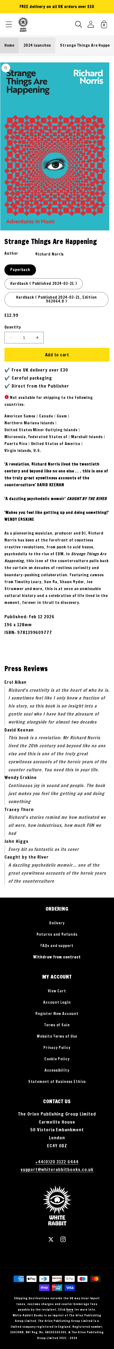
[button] (8, 24)
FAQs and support (57, 945)
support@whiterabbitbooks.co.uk (57, 1169)
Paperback (20, 269)
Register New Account (56, 1013)
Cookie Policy (57, 1059)
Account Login (57, 1002)
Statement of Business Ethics (57, 1081)
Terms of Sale (57, 1025)
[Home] (23, 24)
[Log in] (90, 24)
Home (9, 45)
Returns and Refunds (57, 934)
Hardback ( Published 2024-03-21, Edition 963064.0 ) (56, 299)
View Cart (57, 991)
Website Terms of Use (57, 1036)
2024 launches (37, 45)
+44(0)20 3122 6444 (57, 1162)
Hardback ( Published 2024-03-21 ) (43, 283)
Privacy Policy (57, 1047)
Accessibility (57, 1070)
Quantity (12, 327)
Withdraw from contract (57, 957)
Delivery (57, 923)
